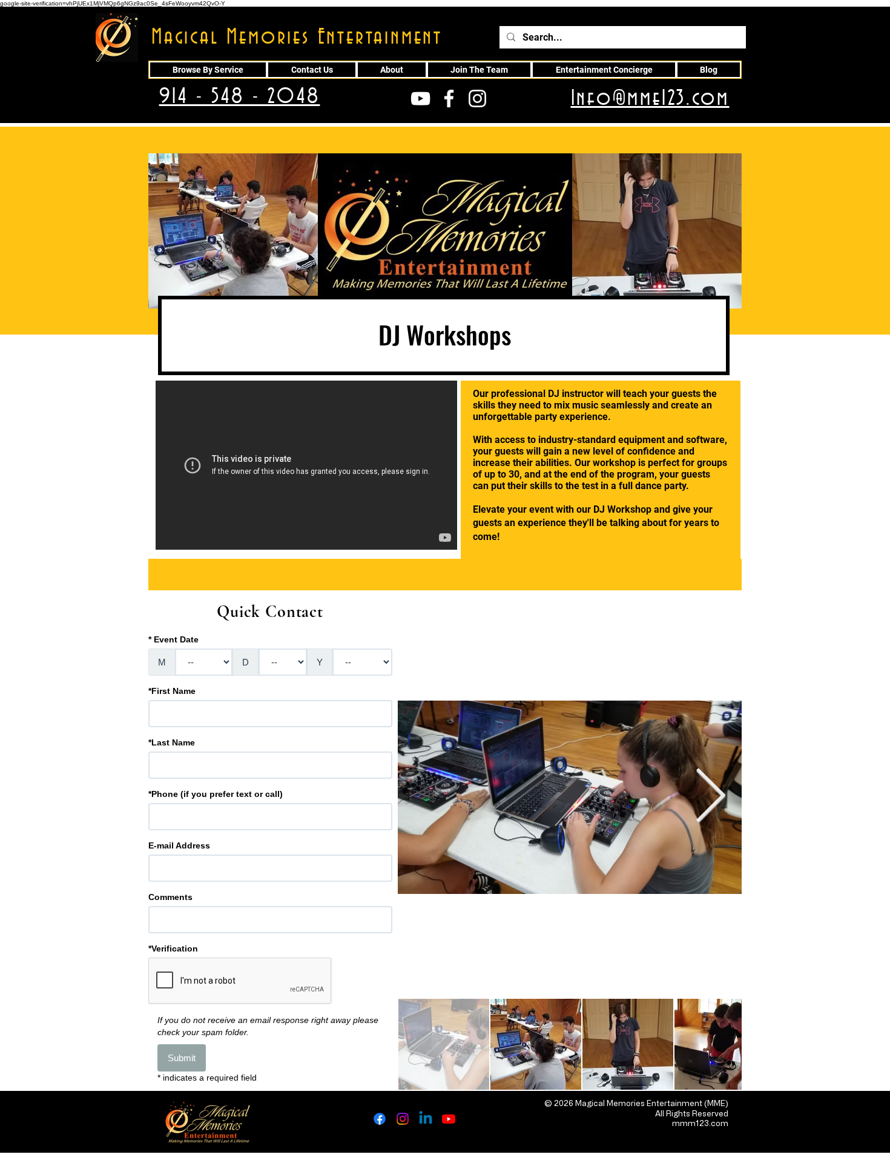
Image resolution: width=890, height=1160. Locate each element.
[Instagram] (402, 1119)
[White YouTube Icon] (420, 98)
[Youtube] (449, 1119)
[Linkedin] (425, 1119)
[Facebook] (379, 1119)
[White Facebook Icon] (449, 98)
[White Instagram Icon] (477, 98)
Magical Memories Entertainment (297, 37)
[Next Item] (710, 797)
